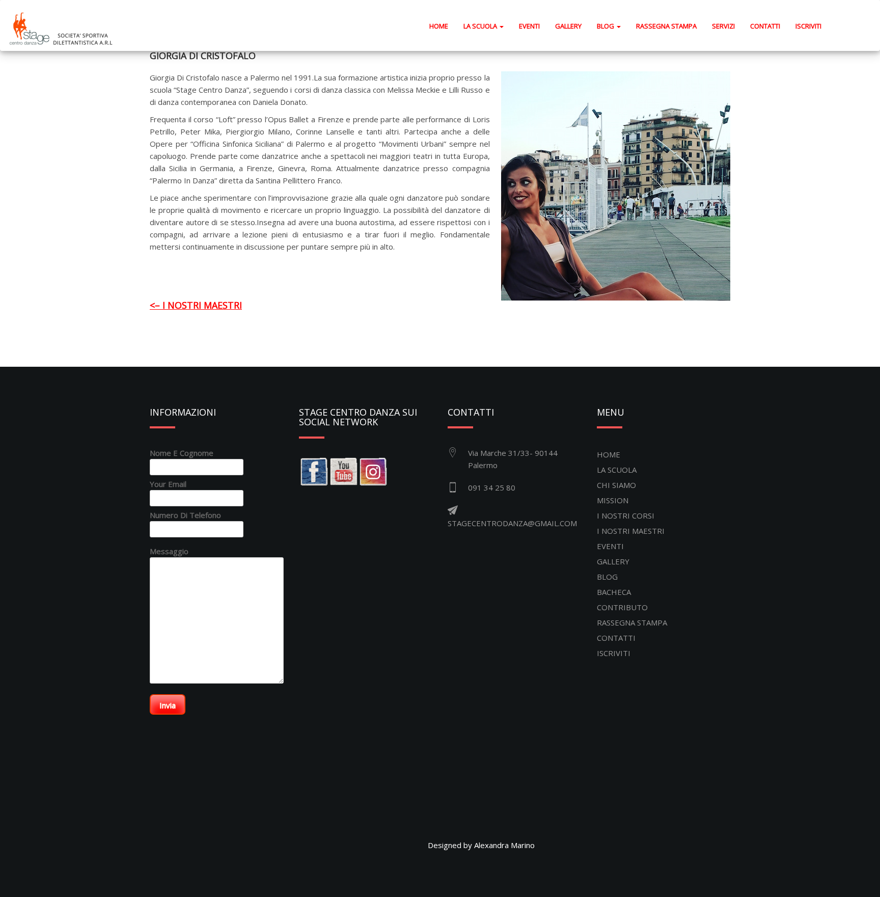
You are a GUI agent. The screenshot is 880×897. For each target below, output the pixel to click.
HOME (442, 26)
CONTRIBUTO (622, 607)
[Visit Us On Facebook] (313, 471)
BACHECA (614, 592)
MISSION (612, 500)
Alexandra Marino (504, 845)
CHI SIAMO (616, 485)
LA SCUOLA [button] (481, 26)
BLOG (607, 577)
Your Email (168, 484)
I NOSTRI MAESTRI (631, 531)
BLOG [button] (606, 26)
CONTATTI (765, 26)
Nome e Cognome (181, 453)
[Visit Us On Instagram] (373, 471)
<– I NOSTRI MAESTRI (196, 305)
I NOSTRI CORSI (625, 515)
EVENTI (529, 26)
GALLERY (568, 26)
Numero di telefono (185, 515)
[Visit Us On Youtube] (343, 471)
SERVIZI (723, 26)
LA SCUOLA (617, 470)
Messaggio (169, 551)
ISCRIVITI (808, 26)
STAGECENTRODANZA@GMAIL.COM (512, 523)
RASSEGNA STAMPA (666, 26)
